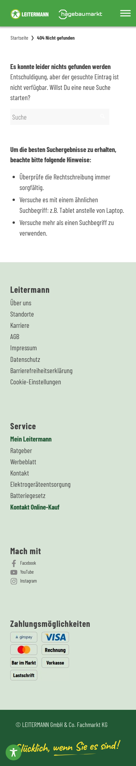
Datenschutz (25, 359)
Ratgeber (21, 450)
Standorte (22, 314)
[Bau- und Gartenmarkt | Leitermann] (56, 13)
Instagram (28, 581)
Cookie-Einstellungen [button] (35, 381)
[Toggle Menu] (125, 13)
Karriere (19, 325)
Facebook (28, 563)
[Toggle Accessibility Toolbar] (13, 752)
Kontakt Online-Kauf (34, 507)
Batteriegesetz (28, 495)
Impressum (23, 347)
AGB (14, 336)
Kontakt (19, 473)
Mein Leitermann (30, 439)
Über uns (20, 302)
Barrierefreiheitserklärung (41, 370)
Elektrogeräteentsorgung (40, 484)
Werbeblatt (23, 461)
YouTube (27, 572)
